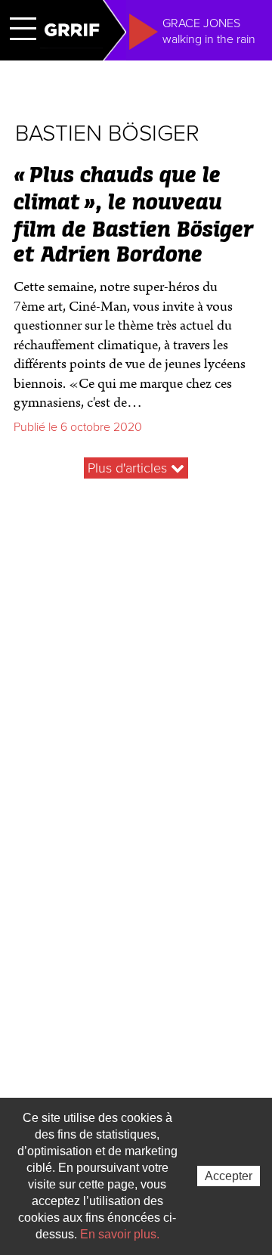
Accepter (228, 1176)
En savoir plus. (119, 1234)
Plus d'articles (129, 468)
